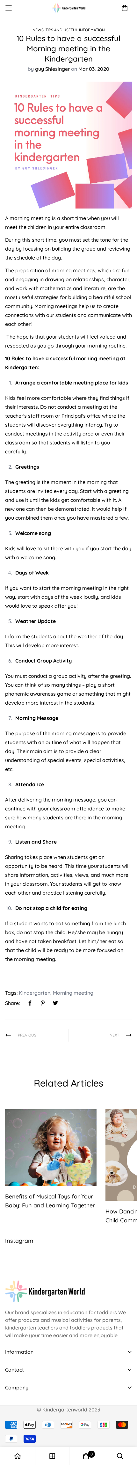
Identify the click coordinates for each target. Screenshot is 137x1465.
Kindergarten (34, 993)
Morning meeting (73, 993)
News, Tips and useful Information (68, 29)
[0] (86, 1456)
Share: (12, 1003)
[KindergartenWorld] (68, 8)
